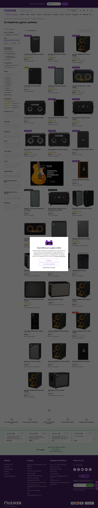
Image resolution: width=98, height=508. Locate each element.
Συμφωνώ (49, 260)
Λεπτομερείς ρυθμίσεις (49, 264)
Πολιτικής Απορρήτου (60, 256)
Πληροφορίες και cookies (49, 267)
